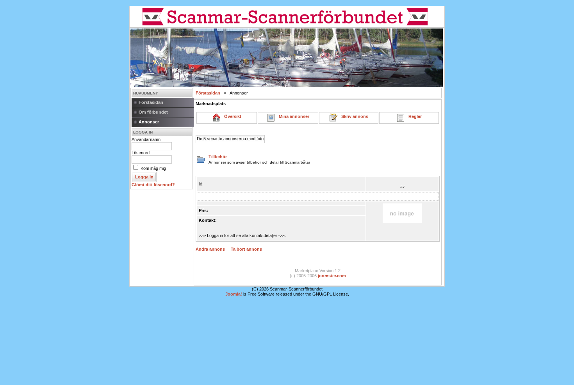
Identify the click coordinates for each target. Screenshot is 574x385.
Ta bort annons (246, 249)
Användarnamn (146, 139)
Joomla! (233, 294)
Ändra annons (210, 249)
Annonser (149, 121)
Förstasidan (151, 102)
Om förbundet (153, 112)
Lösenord (141, 152)
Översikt (231, 116)
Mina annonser (292, 116)
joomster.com (332, 275)
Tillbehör (218, 156)
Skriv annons (353, 116)
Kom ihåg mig (153, 168)
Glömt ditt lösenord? (153, 184)
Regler (413, 116)
